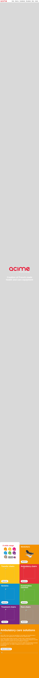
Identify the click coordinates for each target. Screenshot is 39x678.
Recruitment (28, 1)
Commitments (22, 1)
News (33, 1)
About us (17, 1)
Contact (36, 1)
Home (13, 1)
